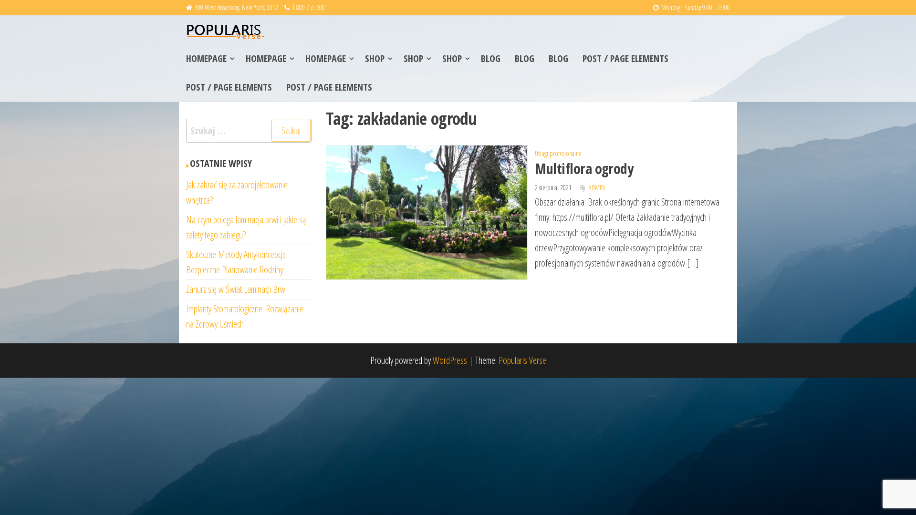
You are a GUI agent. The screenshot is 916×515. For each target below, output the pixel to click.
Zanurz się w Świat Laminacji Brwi (236, 289)
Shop (375, 58)
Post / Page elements (625, 58)
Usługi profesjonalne (558, 153)
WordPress (450, 360)
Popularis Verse (522, 360)
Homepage (206, 58)
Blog (490, 58)
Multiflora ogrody (584, 168)
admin (597, 187)
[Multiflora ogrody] (427, 211)
